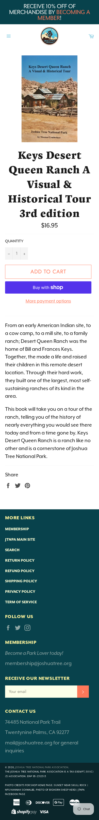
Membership (17, 529)
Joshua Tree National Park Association (41, 767)
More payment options (48, 301)
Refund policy (20, 571)
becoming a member (64, 15)
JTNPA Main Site (20, 539)
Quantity (14, 241)
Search (12, 550)
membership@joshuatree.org (38, 663)
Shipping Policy (21, 581)
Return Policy (20, 560)
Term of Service (21, 602)
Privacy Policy (20, 591)
